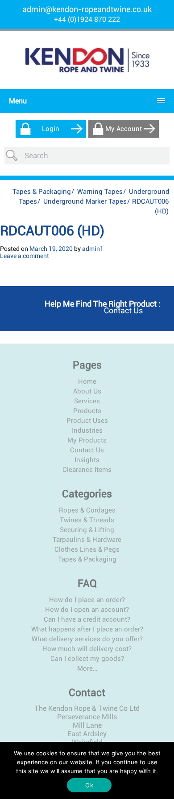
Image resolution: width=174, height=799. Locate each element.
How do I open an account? (87, 610)
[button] (85, 101)
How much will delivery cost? (87, 649)
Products (87, 411)
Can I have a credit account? (87, 619)
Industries (87, 430)
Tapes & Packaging (41, 192)
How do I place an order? (87, 600)
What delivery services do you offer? (87, 639)
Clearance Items (87, 470)
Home (87, 381)
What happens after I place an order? (87, 629)
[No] (145, 770)
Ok (89, 785)
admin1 (93, 248)
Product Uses (87, 421)
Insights (87, 460)
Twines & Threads (87, 520)
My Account (123, 129)
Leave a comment (24, 255)
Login (50, 129)
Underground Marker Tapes (85, 201)
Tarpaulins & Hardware (87, 540)
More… (87, 668)
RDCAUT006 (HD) (52, 230)
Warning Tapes (100, 192)
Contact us (123, 310)
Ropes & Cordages (87, 510)
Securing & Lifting (87, 530)
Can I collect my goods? (87, 659)
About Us (87, 391)
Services (87, 401)
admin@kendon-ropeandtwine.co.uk (87, 9)
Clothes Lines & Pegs (87, 549)
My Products (87, 440)
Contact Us (87, 450)
